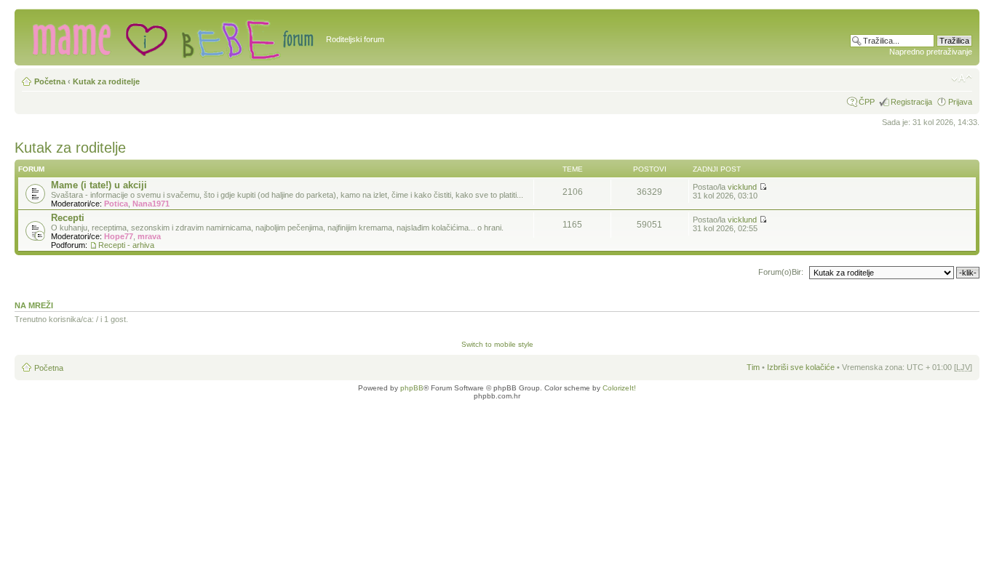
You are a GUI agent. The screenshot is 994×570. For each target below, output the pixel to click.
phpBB (412, 388)
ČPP (867, 101)
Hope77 (118, 236)
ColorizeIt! (619, 388)
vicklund (742, 186)
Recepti (67, 217)
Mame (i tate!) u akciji (99, 185)
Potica (116, 203)
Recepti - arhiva (126, 245)
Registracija (911, 101)
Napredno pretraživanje (930, 51)
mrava (149, 236)
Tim (753, 367)
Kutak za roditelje (106, 81)
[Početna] (172, 37)
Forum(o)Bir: (780, 272)
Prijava (960, 101)
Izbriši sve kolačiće (801, 367)
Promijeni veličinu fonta (961, 78)
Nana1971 (151, 203)
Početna (49, 81)
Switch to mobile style (497, 344)
